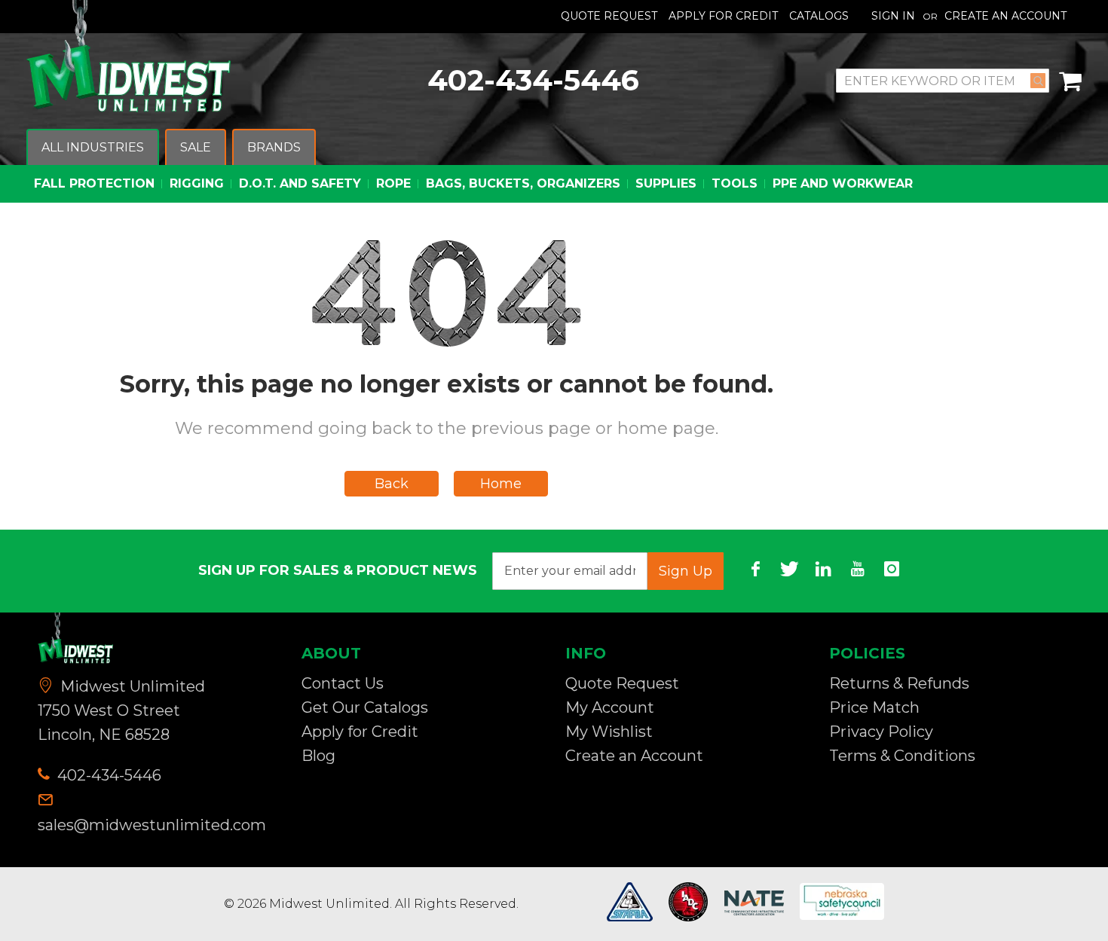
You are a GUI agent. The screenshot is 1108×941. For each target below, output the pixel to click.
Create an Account (1005, 16)
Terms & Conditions (902, 756)
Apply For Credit (723, 16)
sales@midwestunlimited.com (152, 825)
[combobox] (942, 81)
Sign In (893, 16)
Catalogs (819, 16)
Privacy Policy (881, 732)
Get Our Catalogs (364, 707)
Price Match (874, 707)
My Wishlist (609, 732)
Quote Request (609, 16)
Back (392, 483)
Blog (318, 756)
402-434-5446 (533, 80)
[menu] (554, 166)
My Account (609, 707)
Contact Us (342, 683)
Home (501, 483)
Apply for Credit (359, 732)
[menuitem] (92, 148)
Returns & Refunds (899, 683)
